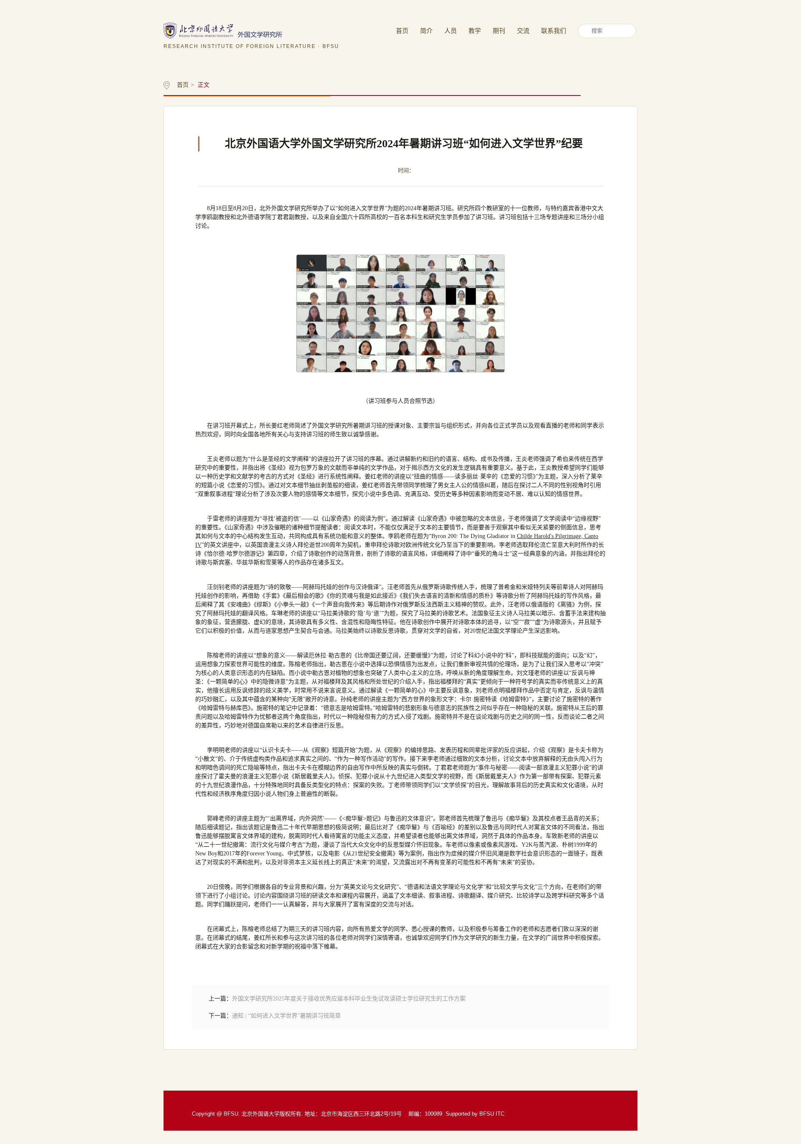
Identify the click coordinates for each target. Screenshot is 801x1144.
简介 (426, 30)
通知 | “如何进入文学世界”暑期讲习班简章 (286, 1016)
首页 (402, 30)
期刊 (499, 30)
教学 (475, 30)
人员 (450, 30)
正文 (203, 84)
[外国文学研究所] (251, 30)
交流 (523, 30)
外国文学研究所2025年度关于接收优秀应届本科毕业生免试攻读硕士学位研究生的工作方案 (349, 999)
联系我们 (553, 30)
